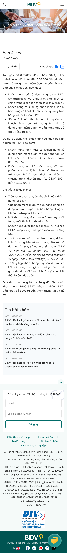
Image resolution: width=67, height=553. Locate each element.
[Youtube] (41, 548)
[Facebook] (28, 548)
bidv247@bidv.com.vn (37, 501)
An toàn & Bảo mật (48, 437)
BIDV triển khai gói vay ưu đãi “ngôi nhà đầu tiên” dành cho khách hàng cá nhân (33, 322)
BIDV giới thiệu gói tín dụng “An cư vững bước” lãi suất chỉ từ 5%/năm (32, 350)
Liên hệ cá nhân (49, 441)
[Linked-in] (34, 548)
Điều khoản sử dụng (18, 437)
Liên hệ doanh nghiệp (33, 445)
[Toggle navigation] (62, 4)
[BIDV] (33, 537)
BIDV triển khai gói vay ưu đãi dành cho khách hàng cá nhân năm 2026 (31, 336)
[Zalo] (47, 548)
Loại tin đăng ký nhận (19, 413)
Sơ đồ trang (18, 441)
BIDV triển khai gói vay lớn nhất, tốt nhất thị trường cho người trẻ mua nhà (29, 364)
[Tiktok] (54, 548)
